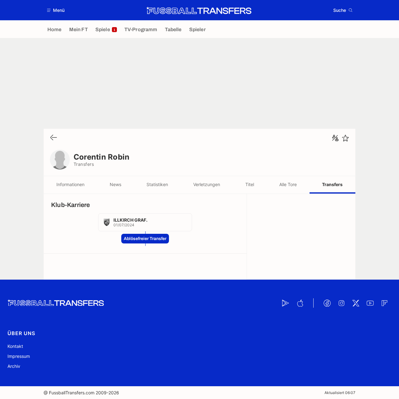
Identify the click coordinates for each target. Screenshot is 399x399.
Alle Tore (288, 184)
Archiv (13, 366)
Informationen (70, 184)
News (115, 184)
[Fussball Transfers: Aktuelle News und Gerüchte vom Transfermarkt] (199, 10)
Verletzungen (206, 184)
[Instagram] (341, 303)
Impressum (18, 356)
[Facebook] (327, 303)
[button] (56, 10)
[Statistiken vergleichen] (335, 138)
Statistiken (157, 184)
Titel (249, 184)
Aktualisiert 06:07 (339, 392)
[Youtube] (370, 303)
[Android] (285, 303)
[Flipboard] (384, 303)
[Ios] (300, 303)
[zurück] (53, 138)
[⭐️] (345, 138)
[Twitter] (355, 303)
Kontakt (15, 346)
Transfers (332, 184)
